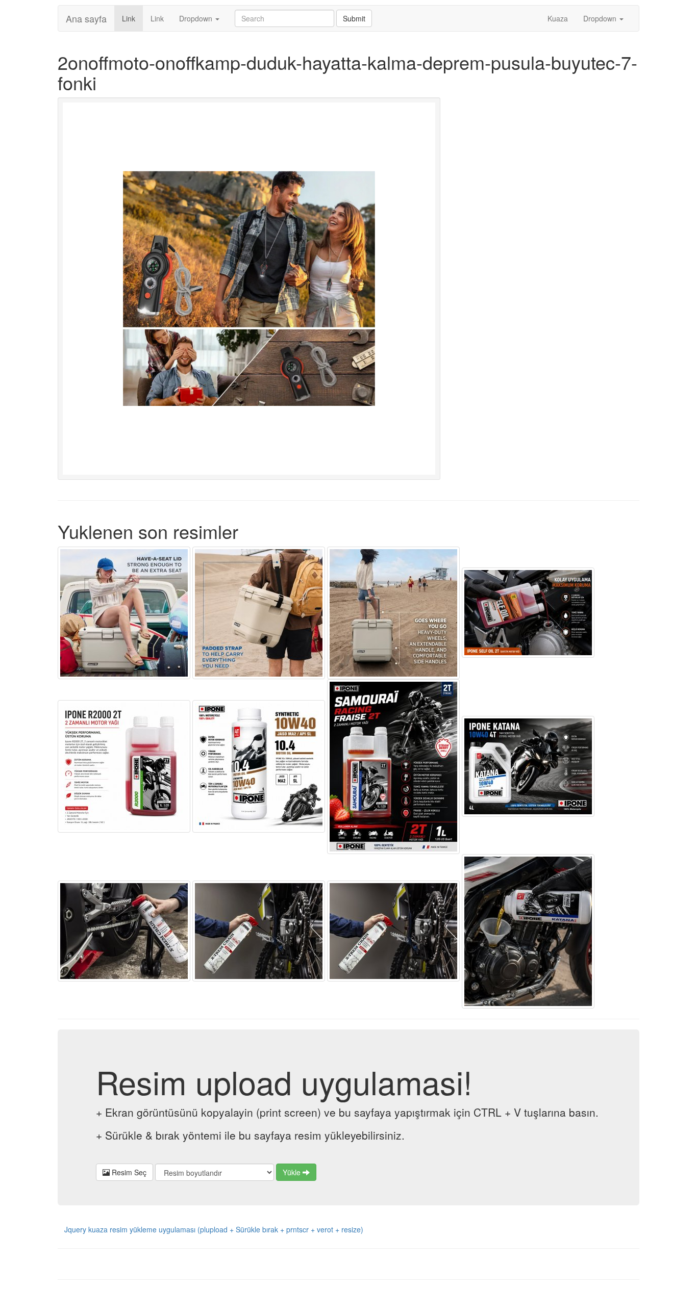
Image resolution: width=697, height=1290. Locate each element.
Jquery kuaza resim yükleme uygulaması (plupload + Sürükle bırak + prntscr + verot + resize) (213, 1229)
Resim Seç (128, 1172)
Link (132, 18)
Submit (354, 18)
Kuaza (557, 18)
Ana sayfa (86, 18)
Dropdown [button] (196, 18)
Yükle (293, 1172)
